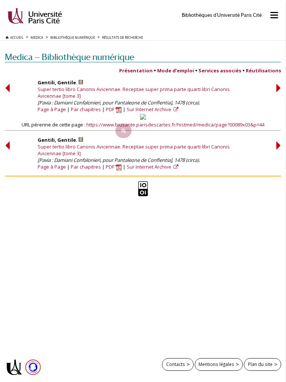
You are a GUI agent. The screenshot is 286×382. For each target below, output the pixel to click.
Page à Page (52, 109)
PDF (110, 109)
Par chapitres (86, 109)
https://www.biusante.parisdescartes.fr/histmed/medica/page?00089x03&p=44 (175, 124)
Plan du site (260, 364)
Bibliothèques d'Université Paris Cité (222, 15)
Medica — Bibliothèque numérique (69, 57)
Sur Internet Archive (149, 109)
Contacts (175, 364)
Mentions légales (216, 364)
